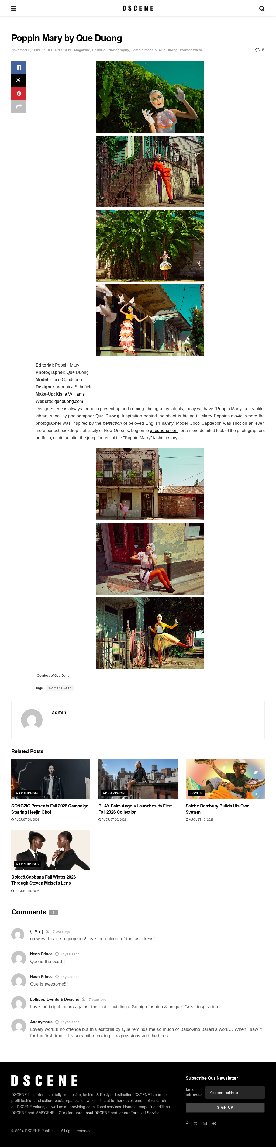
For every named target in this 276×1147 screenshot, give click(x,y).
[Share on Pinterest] (18, 93)
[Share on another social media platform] (18, 106)
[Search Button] (262, 8)
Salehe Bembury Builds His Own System (218, 809)
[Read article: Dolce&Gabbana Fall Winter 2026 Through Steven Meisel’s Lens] (50, 850)
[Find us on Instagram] (205, 1124)
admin (59, 712)
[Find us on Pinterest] (214, 1124)
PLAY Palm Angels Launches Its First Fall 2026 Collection (135, 809)
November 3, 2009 (25, 49)
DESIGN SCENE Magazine (68, 49)
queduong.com (68, 401)
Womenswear (191, 49)
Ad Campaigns (27, 793)
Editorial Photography (110, 49)
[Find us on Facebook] (187, 1124)
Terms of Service (145, 1112)
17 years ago (60, 931)
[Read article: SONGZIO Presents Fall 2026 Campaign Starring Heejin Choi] (50, 779)
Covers (196, 793)
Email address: (194, 1091)
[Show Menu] (13, 8)
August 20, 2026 (26, 819)
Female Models (144, 49)
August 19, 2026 (200, 819)
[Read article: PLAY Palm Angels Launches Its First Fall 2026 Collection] (137, 779)
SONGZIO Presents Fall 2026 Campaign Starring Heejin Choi (50, 809)
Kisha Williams (70, 394)
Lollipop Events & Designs (54, 999)
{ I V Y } (36, 931)
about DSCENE (97, 1112)
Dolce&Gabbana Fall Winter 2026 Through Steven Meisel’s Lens (43, 880)
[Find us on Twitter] (196, 1124)
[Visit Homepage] (137, 8)
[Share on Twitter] (18, 80)
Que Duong (168, 49)
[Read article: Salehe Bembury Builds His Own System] (225, 779)
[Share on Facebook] (18, 67)
